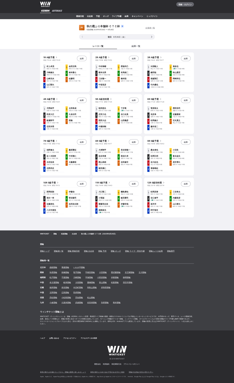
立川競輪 (142, 272)
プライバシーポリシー (131, 364)
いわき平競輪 (79, 267)
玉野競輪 (53, 292)
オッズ (106, 16)
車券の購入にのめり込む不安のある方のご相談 (107, 372)
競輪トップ (45, 251)
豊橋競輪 (91, 282)
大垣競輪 (79, 282)
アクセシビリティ (69, 338)
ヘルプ (42, 338)
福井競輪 (53, 287)
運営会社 (97, 364)
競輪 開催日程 (74, 251)
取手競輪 (77, 272)
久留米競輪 (66, 302)
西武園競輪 (116, 272)
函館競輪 (53, 267)
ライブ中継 (116, 16)
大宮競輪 (103, 272)
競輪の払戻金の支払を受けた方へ (141, 372)
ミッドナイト (152, 16)
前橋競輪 (65, 272)
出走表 (90, 16)
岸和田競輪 (105, 287)
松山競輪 (91, 297)
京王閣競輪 (129, 272)
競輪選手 (171, 251)
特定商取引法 (116, 364)
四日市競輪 (127, 282)
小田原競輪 (102, 277)
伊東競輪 (115, 277)
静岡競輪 (127, 277)
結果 (127, 16)
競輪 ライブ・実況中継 (135, 251)
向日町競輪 (78, 287)
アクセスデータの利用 (89, 338)
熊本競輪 (117, 302)
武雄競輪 (79, 302)
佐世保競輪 (92, 302)
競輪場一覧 (58, 251)
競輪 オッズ (116, 251)
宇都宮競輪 (90, 272)
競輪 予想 (102, 251)
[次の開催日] (152, 37)
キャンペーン (137, 16)
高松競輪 (53, 297)
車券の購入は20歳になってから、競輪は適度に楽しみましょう (63, 372)
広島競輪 (65, 292)
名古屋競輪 (54, 282)
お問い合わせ (54, 338)
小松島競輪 (66, 297)
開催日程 (80, 16)
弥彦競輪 (53, 272)
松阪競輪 (115, 282)
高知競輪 (79, 297)
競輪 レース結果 (156, 251)
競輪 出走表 (89, 251)
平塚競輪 (89, 277)
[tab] (136, 46)
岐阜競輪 (67, 282)
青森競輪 (65, 267)
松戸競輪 (53, 277)
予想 (98, 16)
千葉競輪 (65, 277)
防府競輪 (77, 292)
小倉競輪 (53, 302)
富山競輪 (103, 282)
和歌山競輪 (92, 287)
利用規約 (106, 364)
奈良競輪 (65, 287)
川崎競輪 (77, 277)
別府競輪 (105, 302)
